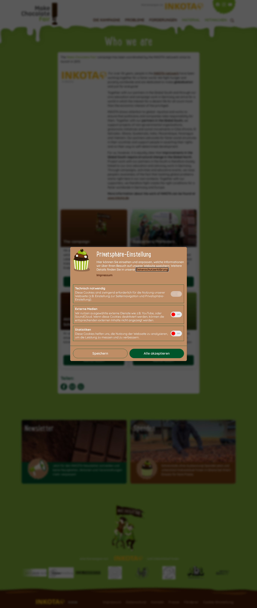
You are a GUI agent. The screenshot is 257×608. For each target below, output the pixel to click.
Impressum (105, 275)
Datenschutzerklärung (152, 269)
